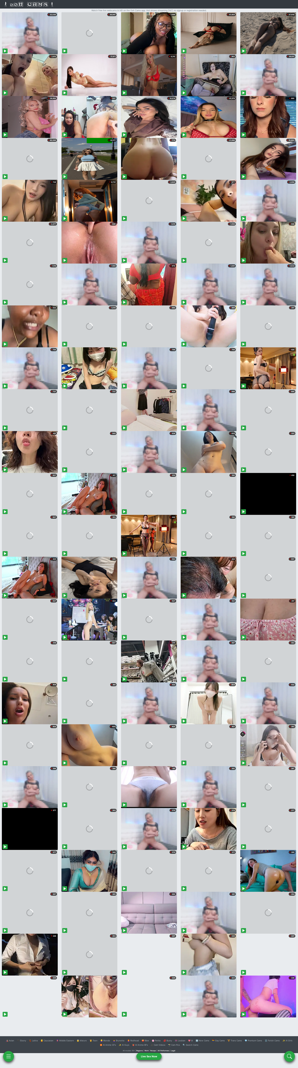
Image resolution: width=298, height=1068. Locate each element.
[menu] (8, 1056)
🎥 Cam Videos (158, 1045)
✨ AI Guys (124, 1045)
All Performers (163, 1051)
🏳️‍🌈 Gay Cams (218, 1040)
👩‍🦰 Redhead (133, 1040)
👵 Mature (82, 1040)
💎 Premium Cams (253, 1040)
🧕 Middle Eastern (65, 1040)
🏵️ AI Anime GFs (108, 1045)
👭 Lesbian (180, 1040)
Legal (173, 1051)
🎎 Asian (10, 1040)
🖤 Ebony (21, 1040)
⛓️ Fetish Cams (272, 1040)
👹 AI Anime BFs (140, 1045)
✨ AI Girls (287, 1040)
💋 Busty (167, 1040)
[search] (289, 1056)
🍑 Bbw (145, 1040)
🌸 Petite (156, 1040)
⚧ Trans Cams (235, 1040)
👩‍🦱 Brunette (118, 1040)
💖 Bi (190, 1040)
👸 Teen (93, 1040)
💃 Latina (33, 1040)
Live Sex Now (149, 1056)
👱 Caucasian (47, 1040)
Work (146, 1051)
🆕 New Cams (202, 1040)
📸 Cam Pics (174, 1045)
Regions (139, 1051)
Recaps (153, 1051)
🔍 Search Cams (190, 1045)
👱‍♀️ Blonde (105, 1040)
